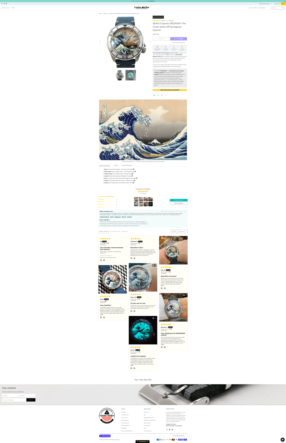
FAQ (145, 414)
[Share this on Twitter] (154, 95)
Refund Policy (147, 422)
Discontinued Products (127, 430)
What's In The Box (127, 165)
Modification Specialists (149, 420)
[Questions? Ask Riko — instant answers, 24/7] (283, 440)
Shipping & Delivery (148, 417)
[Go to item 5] (136, 204)
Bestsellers (124, 428)
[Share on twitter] (104, 260)
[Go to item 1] (136, 199)
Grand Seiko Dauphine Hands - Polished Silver (121, 180)
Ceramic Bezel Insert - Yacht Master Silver (123, 171)
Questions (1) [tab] (124, 231)
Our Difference (125, 414)
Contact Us (146, 412)
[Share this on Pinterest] (162, 95)
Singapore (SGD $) (264, 3)
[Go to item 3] (146, 199)
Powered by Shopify (114, 439)
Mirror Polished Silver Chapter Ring (122, 173)
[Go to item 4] (150, 199)
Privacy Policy (147, 425)
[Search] (283, 7)
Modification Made (104, 165)
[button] (8, 8)
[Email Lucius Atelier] (1, 3)
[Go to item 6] (141, 204)
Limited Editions (125, 425)
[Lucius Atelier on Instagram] (6, 3)
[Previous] (100, 42)
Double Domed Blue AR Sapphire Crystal (120, 176)
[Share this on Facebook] (158, 95)
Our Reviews (124, 417)
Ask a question (178, 203)
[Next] (150, 42)
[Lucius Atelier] (141, 7)
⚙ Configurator (125, 420)
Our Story (123, 412)
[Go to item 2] (141, 199)
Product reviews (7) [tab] (104, 231)
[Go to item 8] (150, 204)
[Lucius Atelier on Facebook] (4, 3)
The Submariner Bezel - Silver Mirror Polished (120, 169)
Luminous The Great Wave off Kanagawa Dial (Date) (121, 178)
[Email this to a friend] (166, 95)
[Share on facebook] (101, 260)
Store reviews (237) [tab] (115, 231)
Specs (116, 165)
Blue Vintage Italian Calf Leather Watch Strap (120, 182)
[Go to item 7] (146, 204)
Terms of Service (147, 430)
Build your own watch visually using (143, 1)
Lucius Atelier (106, 439)
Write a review (179, 200)
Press (145, 428)
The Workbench (125, 422)
